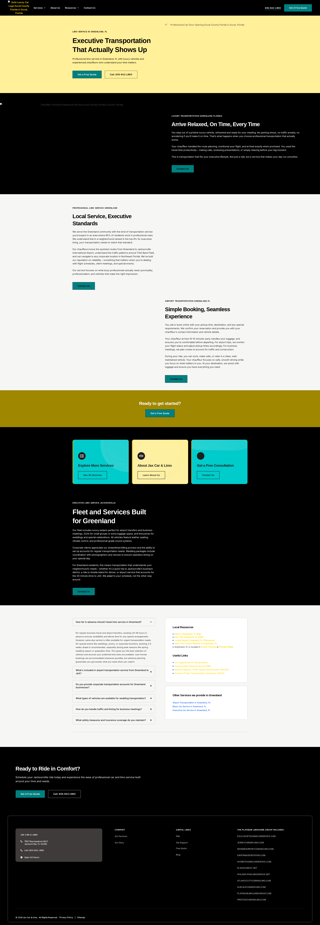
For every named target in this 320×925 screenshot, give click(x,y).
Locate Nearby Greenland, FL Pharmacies (194, 640)
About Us (55, 8)
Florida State (226, 647)
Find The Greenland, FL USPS (188, 637)
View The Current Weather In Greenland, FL (195, 643)
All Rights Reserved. (48, 917)
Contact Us (89, 8)
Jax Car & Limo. (30, 917)
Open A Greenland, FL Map (187, 634)
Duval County (208, 647)
